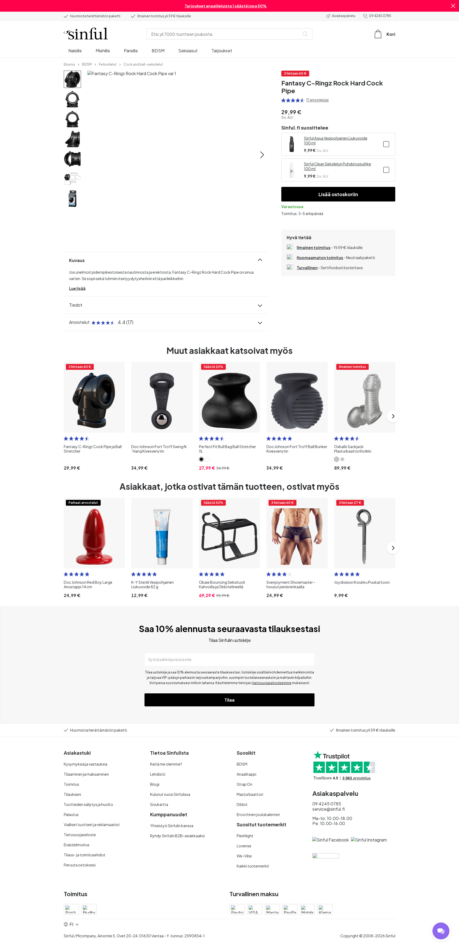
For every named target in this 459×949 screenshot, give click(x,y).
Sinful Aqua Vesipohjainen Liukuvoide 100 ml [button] (335, 140)
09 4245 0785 (380, 16)
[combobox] (224, 34)
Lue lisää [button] (77, 288)
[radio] (283, 100)
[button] (453, 6)
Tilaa (229, 700)
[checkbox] (386, 144)
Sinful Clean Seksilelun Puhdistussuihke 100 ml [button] (337, 166)
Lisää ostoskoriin (338, 194)
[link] (69, 64)
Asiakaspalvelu (343, 16)
